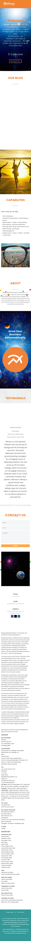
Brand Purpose (15, 92)
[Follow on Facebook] (12, 616)
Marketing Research (14, 94)
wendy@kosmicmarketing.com (15, 603)
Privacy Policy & (11, 912)
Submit (15, 545)
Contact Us (15, 61)
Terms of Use (20, 912)
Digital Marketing (15, 132)
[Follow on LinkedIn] (19, 616)
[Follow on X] (15, 616)
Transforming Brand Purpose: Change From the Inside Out (15, 89)
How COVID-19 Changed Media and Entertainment (14, 128)
